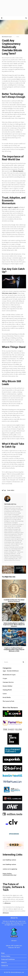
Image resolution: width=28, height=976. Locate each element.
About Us (4, 962)
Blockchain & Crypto (7, 36)
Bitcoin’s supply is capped (10, 207)
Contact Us (4, 965)
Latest (5, 693)
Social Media (7, 697)
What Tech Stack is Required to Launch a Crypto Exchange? (20, 569)
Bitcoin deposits (18, 171)
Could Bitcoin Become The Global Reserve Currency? (14, 600)
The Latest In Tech (8, 701)
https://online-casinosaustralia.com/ (9, 874)
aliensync (8, 903)
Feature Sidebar (7, 686)
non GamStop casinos (9, 860)
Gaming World (7, 690)
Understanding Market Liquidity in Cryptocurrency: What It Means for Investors (14, 624)
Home (3, 953)
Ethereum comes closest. (9, 293)
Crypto (5, 678)
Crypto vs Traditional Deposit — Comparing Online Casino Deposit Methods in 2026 (14, 649)
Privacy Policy (5, 956)
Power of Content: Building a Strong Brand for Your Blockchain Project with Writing (8, 570)
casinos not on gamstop (10, 869)
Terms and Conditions (8, 959)
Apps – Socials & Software (11, 671)
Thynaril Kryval (10, 504)
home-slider (10, 490)
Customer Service (8, 682)
